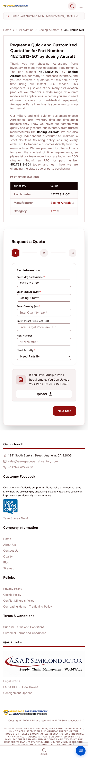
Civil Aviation (24, 30)
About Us (9, 544)
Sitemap (8, 568)
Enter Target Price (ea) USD (33, 320)
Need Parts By (26, 350)
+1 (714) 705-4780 (20, 467)
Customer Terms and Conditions (24, 633)
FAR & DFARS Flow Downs (20, 687)
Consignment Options (17, 693)
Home (7, 30)
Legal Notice (11, 681)
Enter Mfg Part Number (31, 277)
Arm (53, 211)
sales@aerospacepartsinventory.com (33, 461)
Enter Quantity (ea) (28, 306)
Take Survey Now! (15, 518)
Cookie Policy (12, 594)
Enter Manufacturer (29, 291)
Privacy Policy (12, 588)
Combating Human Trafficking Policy (27, 606)
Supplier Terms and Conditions (23, 627)
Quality (8, 556)
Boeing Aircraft (49, 30)
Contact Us (10, 550)
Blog (6, 562)
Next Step (64, 411)
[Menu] (81, 6)
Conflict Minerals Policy (18, 600)
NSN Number (24, 335)
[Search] (72, 6)
